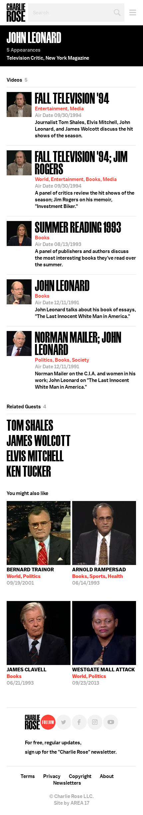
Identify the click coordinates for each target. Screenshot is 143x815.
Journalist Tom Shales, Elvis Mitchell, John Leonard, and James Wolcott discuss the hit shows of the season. (84, 114)
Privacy (52, 776)
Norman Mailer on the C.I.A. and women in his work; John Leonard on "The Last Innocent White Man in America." (85, 359)
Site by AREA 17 (71, 803)
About (107, 776)
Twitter (63, 722)
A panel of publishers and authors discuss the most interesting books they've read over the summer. (85, 243)
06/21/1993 (27, 676)
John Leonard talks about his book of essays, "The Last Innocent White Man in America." (85, 298)
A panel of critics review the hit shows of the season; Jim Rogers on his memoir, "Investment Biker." (84, 179)
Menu (130, 12)
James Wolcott (39, 440)
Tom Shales (30, 424)
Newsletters (67, 783)
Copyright (80, 776)
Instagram (94, 722)
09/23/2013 (103, 676)
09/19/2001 (30, 576)
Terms (28, 776)
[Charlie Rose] (32, 722)
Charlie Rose (16, 12)
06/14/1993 (99, 576)
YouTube (110, 722)
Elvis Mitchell (35, 455)
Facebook (79, 722)
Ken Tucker (29, 470)
